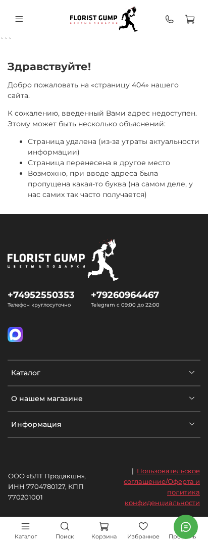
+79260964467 (125, 295)
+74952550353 (41, 295)
